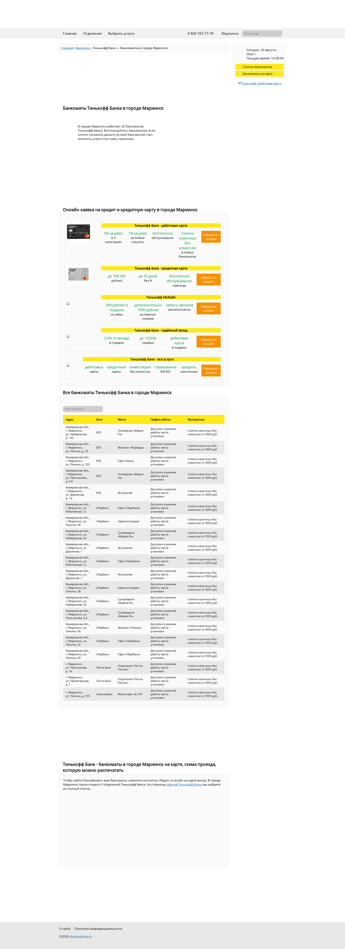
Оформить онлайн (211, 237)
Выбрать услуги (121, 33)
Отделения (92, 33)
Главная (70, 33)
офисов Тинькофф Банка (184, 784)
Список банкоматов (257, 67)
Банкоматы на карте (258, 74)
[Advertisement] (143, 77)
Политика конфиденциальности (98, 929)
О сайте (65, 929)
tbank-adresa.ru (81, 936)
